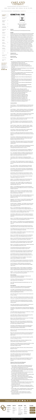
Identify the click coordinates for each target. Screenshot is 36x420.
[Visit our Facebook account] (27, 400)
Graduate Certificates (3, 24)
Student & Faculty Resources (4, 55)
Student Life (17, 8)
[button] (8, 20)
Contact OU (19, 407)
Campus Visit (32, 410)
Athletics (31, 8)
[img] (1, 69)
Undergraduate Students (4, 30)
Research (24, 6)
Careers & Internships (3, 37)
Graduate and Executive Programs (4, 21)
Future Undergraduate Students (14, 408)
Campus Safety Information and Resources (20, 414)
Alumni (26, 8)
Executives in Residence (3, 32)
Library (8, 6)
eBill (9, 6)
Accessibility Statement (25, 407)
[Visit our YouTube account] (22, 400)
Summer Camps (4, 57)
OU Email (17, 6)
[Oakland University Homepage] (18, 3)
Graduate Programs (8, 411)
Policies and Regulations (25, 411)
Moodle (13, 6)
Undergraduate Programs (9, 407)
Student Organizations (4, 46)
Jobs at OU (19, 410)
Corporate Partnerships (3, 48)
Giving (29, 8)
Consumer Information (25, 413)
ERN (26, 6)
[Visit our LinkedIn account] (25, 400)
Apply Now (32, 407)
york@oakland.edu (23, 27)
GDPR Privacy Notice (4, 60)
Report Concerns (21, 6)
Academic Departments (3, 43)
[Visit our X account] (30, 400)
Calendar (19, 408)
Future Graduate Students (15, 410)
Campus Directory (20, 409)
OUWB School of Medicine (9, 409)
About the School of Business (4, 18)
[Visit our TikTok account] (19, 400)
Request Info (32, 412)
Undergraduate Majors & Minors (4, 27)
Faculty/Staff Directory (16, 11)
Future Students (13, 8)
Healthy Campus (21, 8)
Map (11, 6)
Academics (5, 8)
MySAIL (15, 6)
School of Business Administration (6, 11)
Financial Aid (9, 8)
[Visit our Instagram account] (17, 400)
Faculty (24, 8)
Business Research (3, 40)
